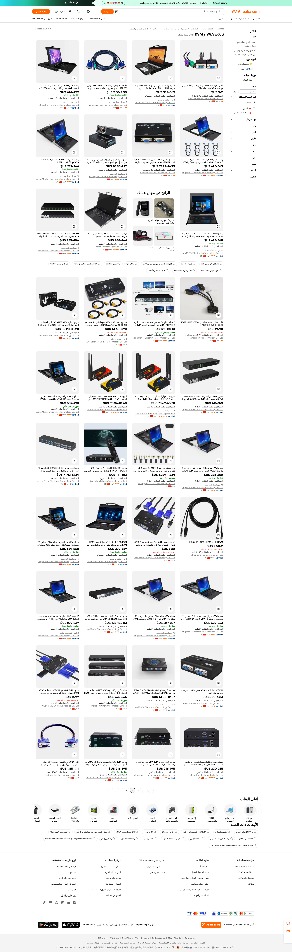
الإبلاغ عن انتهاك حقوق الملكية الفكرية (104, 889)
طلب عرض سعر (158, 872)
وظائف (251, 884)
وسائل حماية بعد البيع (200, 884)
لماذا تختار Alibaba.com (243, 866)
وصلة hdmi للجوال (128, 839)
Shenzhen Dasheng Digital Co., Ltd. (110, 246)
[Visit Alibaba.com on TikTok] (44, 902)
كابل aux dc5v (186, 264)
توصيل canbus (112, 264)
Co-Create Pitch (246, 872)
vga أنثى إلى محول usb (210, 264)
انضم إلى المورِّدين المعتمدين (63, 884)
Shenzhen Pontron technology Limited (108, 706)
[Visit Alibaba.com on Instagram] (56, 902)
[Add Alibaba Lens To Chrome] (211, 925)
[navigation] (243, 410)
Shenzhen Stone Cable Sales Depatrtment (155, 413)
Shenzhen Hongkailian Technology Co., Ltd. (106, 342)
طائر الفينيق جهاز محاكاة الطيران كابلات (91, 832)
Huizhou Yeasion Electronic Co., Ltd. (62, 775)
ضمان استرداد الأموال (200, 872)
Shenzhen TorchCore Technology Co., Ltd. (155, 102)
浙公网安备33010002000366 (195, 947)
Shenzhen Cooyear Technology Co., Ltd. (108, 105)
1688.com (114, 938)
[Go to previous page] (151, 790)
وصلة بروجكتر (106, 839)
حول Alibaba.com (245, 860)
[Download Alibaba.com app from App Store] (71, 925)
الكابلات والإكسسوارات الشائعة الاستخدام (180, 28)
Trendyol (178, 938)
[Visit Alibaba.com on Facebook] (74, 902)
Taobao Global (158, 938)
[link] (288, 923)
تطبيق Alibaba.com (92, 924)
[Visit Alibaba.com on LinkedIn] (68, 902)
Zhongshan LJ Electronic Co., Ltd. (207, 555)
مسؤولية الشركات (246, 878)
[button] (117, 11)
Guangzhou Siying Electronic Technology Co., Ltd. (57, 481)
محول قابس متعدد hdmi (210, 270)
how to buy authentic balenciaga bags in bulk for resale (68, 839)
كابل (155, 28)
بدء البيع (73, 872)
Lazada (146, 938)
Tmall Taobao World (131, 938)
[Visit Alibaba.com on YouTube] (50, 902)
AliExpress (103, 938)
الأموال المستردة (113, 884)
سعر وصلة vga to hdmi (172, 839)
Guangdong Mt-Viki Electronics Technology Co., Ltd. (201, 172)
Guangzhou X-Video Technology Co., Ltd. (108, 176)
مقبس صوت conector (183, 270)
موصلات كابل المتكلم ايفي (220, 839)
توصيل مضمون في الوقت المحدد (195, 878)
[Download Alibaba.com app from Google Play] (48, 925)
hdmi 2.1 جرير (195, 839)
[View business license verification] (173, 947)
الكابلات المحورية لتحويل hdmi (85, 264)
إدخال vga (130, 264)
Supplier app (142, 924)
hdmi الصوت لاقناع (246, 839)
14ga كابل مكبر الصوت (244, 832)
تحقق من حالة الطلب (67, 878)
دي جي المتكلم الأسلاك (156, 270)
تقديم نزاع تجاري (113, 878)
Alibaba (220, 28)
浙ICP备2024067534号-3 (224, 947)
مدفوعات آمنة (203, 866)
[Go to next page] (108, 790)
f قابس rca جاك (168, 832)
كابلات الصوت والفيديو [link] (138, 28)
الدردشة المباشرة (113, 872)
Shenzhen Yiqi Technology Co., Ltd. (206, 338)
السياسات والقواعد (201, 895)
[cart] (78, 12)
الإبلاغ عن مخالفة (113, 895)
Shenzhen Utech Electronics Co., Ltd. (205, 98)
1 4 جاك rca (148, 832)
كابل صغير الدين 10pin (59, 832)
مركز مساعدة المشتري (110, 866)
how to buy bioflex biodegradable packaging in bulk (231, 845)
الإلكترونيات (207, 28)
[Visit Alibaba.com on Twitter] (62, 902)
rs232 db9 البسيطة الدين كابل (194, 832)
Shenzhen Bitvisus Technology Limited (108, 481)
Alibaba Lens (242, 924)
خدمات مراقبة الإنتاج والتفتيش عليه (194, 889)
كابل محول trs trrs (57, 264)
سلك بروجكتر (149, 839)
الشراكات (72, 889)
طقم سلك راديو (221, 832)
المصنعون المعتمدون (156, 866)
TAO (170, 938)
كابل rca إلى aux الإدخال (125, 832)
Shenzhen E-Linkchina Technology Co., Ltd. (154, 775)
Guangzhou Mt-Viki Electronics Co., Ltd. (156, 483)
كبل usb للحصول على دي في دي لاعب (157, 264)
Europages (190, 938)
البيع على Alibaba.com (66, 866)
